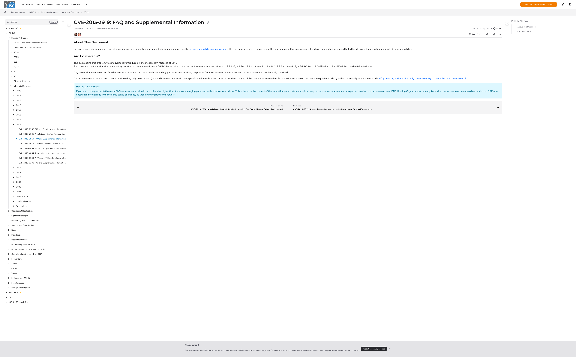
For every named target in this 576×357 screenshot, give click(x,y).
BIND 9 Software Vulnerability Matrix (30, 42)
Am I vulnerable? (524, 31)
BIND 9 (32, 12)
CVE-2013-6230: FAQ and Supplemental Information (42, 163)
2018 (18, 100)
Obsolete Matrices (22, 81)
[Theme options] (570, 4)
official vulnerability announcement (208, 49)
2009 (18, 182)
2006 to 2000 (22, 196)
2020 (18, 90)
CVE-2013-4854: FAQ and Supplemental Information (42, 148)
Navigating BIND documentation (25, 220)
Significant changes (19, 215)
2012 (18, 167)
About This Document (526, 27)
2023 (16, 66)
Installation (16, 235)
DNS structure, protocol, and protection (28, 249)
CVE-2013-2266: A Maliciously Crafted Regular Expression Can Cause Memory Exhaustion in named (42, 134)
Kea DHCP (13, 292)
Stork (11, 297)
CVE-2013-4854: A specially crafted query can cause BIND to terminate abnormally (42, 153)
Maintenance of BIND (20, 278)
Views (14, 273)
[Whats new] (562, 4)
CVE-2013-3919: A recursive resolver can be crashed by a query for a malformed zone (42, 143)
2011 (18, 172)
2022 (16, 71)
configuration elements (21, 287)
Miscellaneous (17, 283)
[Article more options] (499, 34)
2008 (18, 187)
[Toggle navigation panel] (69, 25)
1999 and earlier (23, 201)
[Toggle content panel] (507, 23)
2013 (86, 12)
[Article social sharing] (487, 34)
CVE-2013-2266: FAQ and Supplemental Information (42, 129)
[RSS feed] (85, 4)
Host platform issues (20, 239)
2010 (18, 177)
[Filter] (62, 22)
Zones (14, 263)
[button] (31, 22)
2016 (18, 110)
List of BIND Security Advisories (28, 47)
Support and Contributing (22, 225)
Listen (498, 28)
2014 (18, 119)
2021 (16, 76)
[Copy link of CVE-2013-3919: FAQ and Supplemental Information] (208, 22)
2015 (18, 114)
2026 (16, 52)
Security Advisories (49, 12)
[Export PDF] (493, 34)
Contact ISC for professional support (538, 4)
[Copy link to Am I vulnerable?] (104, 56)
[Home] (9, 4)
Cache (14, 268)
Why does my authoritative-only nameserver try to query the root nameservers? (422, 78)
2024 (16, 62)
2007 (18, 191)
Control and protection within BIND (26, 254)
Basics (14, 230)
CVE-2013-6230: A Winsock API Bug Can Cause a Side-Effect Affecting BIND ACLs (42, 158)
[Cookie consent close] (389, 349)
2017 (18, 105)
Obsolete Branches (70, 12)
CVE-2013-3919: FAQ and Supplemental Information (42, 139)
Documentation (18, 12)
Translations (21, 206)
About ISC (13, 28)
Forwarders (16, 259)
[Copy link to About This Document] (113, 42)
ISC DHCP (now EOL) (18, 302)
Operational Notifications (22, 211)
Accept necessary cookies (374, 349)
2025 (16, 57)
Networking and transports (23, 244)
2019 (18, 95)
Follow (476, 34)
